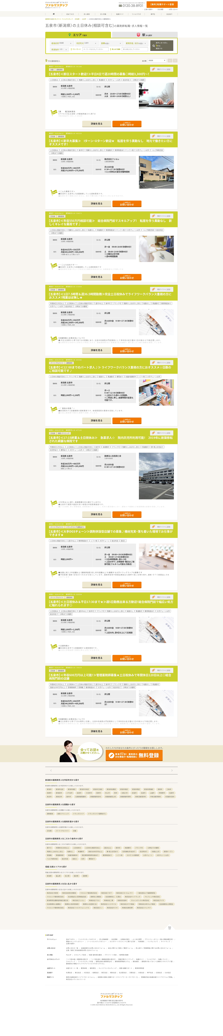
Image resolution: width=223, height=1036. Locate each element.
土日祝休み (77, 848)
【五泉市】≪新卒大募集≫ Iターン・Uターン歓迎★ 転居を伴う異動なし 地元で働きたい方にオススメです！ (110, 142)
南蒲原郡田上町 (110, 796)
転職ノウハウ (162, 959)
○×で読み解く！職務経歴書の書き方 (103, 959)
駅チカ (49, 848)
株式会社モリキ (112, 908)
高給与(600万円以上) (95, 851)
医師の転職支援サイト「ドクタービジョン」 (80, 977)
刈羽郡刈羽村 (169, 796)
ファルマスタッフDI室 (85, 961)
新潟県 (77, 19)
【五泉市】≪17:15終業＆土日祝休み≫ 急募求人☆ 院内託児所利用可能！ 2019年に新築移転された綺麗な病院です (111, 439)
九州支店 (168, 972)
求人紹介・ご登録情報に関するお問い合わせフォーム (153, 948)
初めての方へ (70, 939)
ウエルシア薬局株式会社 (88, 893)
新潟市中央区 (84, 789)
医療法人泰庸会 (96, 897)
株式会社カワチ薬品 (127, 904)
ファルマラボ (151, 959)
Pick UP (68, 955)
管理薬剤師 (60, 855)
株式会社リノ (98, 908)
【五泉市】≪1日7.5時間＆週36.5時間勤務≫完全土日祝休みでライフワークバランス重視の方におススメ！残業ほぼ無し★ (110, 295)
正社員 (49, 831)
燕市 (115, 793)
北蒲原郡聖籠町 (80, 796)
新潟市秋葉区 (111, 789)
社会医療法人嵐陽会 (54, 904)
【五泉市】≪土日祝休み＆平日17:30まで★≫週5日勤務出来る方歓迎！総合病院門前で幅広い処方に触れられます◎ (111, 603)
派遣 (74, 831)
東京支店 (104, 972)
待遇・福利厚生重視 (95, 955)
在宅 (82, 859)
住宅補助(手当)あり (128, 851)
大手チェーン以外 (163, 855)
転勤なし (70, 851)
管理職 (49, 855)
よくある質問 (137, 939)
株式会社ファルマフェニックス (78, 908)
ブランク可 (139, 848)
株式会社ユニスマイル (108, 904)
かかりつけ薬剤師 (133, 855)
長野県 (85, 876)
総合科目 (65, 859)
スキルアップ (70, 961)
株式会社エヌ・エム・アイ (124, 893)
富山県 (58, 876)
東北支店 (78, 972)
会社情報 (114, 939)
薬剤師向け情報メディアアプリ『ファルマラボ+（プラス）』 (85, 964)
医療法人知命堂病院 (72, 904)
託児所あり (143, 851)
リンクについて (152, 941)
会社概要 (160, 9)
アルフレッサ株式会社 (152, 897)
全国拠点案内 (125, 939)
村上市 (107, 793)
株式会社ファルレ (79, 900)
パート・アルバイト (62, 831)
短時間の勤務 (123, 955)
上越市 (152, 793)
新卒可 (118, 848)
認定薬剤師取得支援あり (90, 855)
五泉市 (84, 19)
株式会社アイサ (158, 900)
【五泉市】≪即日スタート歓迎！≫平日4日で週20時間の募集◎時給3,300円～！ (99, 74)
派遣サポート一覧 (72, 968)
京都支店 (132, 972)
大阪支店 (141, 972)
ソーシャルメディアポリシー (97, 941)
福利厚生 (93, 968)
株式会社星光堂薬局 (69, 893)
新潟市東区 (71, 789)
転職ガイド (140, 959)
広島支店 (159, 972)
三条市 (169, 789)
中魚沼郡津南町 (155, 796)
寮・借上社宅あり (112, 851)
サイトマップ (165, 941)
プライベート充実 (111, 955)
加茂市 (79, 793)
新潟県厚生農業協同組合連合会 (57, 900)
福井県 (76, 876)
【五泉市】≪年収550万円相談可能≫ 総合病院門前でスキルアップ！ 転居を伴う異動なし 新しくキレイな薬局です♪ (110, 222)
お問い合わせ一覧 (72, 948)
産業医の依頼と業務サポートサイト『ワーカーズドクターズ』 (118, 977)
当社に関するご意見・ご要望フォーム (120, 948)
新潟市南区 (124, 789)
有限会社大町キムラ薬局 (147, 904)
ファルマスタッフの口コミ (87, 939)
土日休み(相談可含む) (92, 848)
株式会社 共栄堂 (52, 893)
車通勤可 (81, 851)
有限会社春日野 (127, 908)
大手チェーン (147, 855)
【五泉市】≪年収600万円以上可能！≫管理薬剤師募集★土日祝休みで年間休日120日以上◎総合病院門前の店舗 (110, 676)
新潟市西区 (136, 789)
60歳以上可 (155, 851)
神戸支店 (150, 972)
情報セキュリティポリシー (75, 941)
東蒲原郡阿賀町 (125, 796)
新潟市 (49, 789)
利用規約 (141, 941)
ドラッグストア (78, 814)
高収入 (74, 859)
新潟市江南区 (97, 789)
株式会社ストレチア (144, 908)
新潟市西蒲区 (148, 789)
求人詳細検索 (103, 939)
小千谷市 (69, 793)
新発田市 (59, 793)
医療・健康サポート (125, 968)
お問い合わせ (173, 9)
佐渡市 (171, 793)
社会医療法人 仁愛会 (113, 897)
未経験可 (128, 848)
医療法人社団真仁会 (90, 904)
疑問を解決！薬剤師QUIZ (104, 961)
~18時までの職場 (153, 848)
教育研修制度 (139, 968)
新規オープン (168, 851)
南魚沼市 (59, 796)
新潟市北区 (60, 789)
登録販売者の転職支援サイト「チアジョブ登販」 (157, 977)
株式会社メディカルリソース (75, 979)
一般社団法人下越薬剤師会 (146, 893)
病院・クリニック (63, 814)
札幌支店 (69, 972)
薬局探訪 (136, 961)
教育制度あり (107, 855)
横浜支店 (113, 972)
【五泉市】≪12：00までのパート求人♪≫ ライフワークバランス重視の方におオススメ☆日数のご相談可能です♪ (110, 369)
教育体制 (84, 968)
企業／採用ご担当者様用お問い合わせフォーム (82, 950)
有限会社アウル (94, 900)
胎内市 (68, 796)
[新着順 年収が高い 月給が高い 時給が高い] (157, 60)
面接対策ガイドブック (125, 959)
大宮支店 (87, 972)
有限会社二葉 (108, 900)
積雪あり (92, 859)
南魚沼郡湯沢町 (140, 796)
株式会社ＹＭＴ (106, 893)
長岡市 (160, 789)
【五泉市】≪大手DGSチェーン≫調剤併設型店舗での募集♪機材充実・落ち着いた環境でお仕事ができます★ (111, 533)
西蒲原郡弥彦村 (95, 796)
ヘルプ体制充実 (52, 859)
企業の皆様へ (148, 9)
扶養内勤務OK (72, 855)
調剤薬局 (50, 814)
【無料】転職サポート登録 (162, 4)
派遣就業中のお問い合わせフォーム (93, 948)
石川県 (67, 876)
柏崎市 (49, 793)
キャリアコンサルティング (108, 968)
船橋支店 (96, 972)
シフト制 (119, 855)
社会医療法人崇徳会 (166, 904)
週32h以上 (107, 848)
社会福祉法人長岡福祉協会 (77, 897)
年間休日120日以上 (62, 848)
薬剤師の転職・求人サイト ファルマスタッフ (59, 19)
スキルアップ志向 (80, 955)
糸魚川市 (125, 793)
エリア (80, 35)
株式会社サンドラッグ (132, 897)
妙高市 (134, 793)
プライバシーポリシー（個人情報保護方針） (159, 939)
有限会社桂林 (122, 900)
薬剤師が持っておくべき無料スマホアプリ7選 (157, 961)
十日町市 (89, 793)
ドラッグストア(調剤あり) (97, 814)
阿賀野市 (162, 793)
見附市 (98, 793)
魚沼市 (49, 796)
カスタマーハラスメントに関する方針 (122, 941)
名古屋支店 (123, 972)
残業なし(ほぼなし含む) (55, 851)
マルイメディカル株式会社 (140, 900)
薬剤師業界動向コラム (122, 961)
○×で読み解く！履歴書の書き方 (77, 959)
